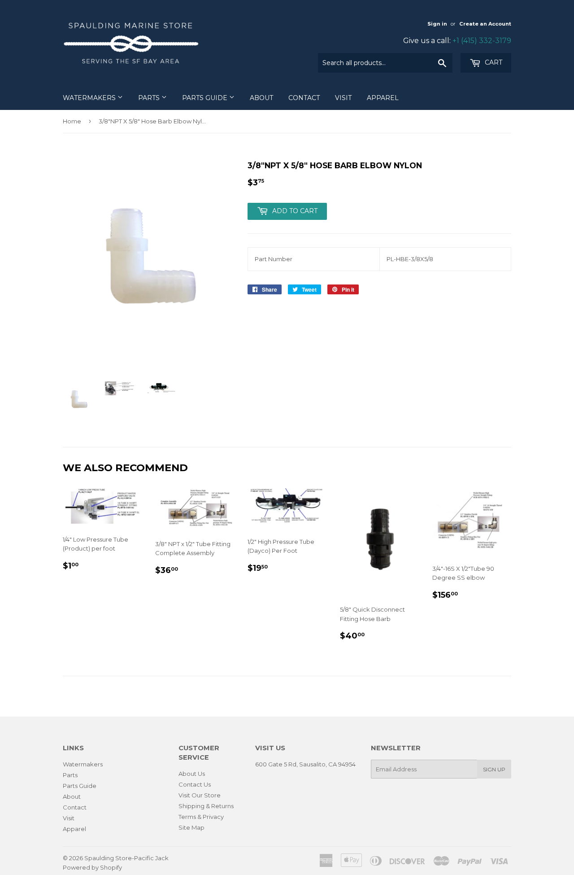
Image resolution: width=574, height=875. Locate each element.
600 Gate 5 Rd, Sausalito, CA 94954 (305, 764)
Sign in (437, 24)
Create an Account (485, 24)
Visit (343, 98)
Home (72, 121)
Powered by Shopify (92, 867)
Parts (149, 98)
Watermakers (90, 98)
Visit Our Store (199, 795)
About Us (191, 773)
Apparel (383, 98)
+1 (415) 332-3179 (481, 40)
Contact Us (194, 784)
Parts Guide (205, 98)
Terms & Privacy (201, 816)
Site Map (191, 827)
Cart (492, 62)
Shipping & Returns (206, 805)
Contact (304, 98)
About (261, 98)
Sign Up (494, 769)
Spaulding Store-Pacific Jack (126, 858)
